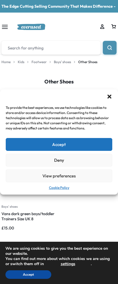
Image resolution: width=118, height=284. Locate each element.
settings (68, 264)
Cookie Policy (59, 187)
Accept (59, 144)
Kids (21, 62)
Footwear (39, 62)
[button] (109, 96)
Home (6, 62)
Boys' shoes (62, 62)
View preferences (59, 176)
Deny (59, 160)
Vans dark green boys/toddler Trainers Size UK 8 (27, 216)
